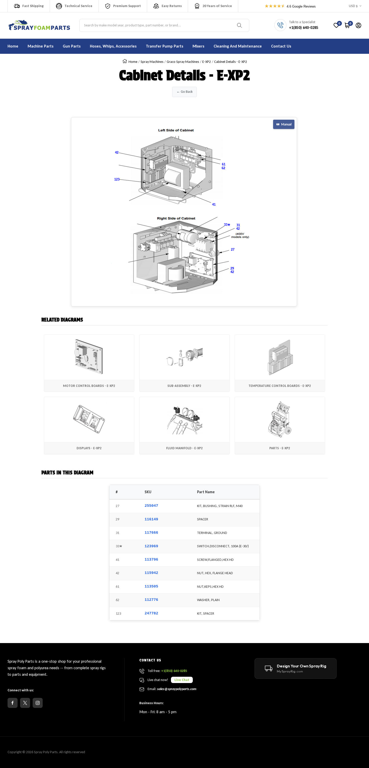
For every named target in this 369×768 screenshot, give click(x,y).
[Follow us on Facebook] (13, 703)
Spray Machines (152, 62)
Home (133, 62)
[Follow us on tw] (25, 703)
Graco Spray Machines (183, 62)
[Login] (358, 25)
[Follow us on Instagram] (38, 703)
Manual (286, 124)
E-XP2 (206, 62)
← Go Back (184, 91)
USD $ (353, 6)
